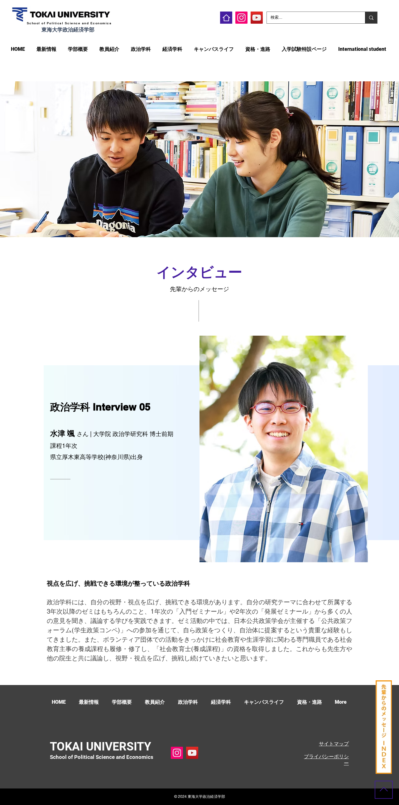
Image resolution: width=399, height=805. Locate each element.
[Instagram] (241, 18)
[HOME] (226, 18)
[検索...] (371, 17)
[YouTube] (257, 18)
